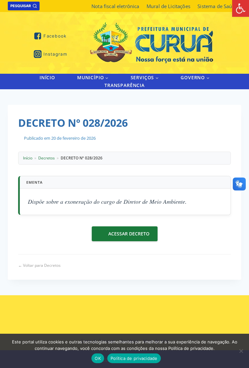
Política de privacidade (134, 358)
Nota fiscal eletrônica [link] (115, 6)
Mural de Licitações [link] (168, 6)
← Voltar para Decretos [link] (39, 265)
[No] (241, 351)
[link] (240, 8)
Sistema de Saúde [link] (217, 6)
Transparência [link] (124, 85)
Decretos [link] (46, 158)
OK (98, 358)
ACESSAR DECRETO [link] (128, 234)
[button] (106, 77)
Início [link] (47, 77)
